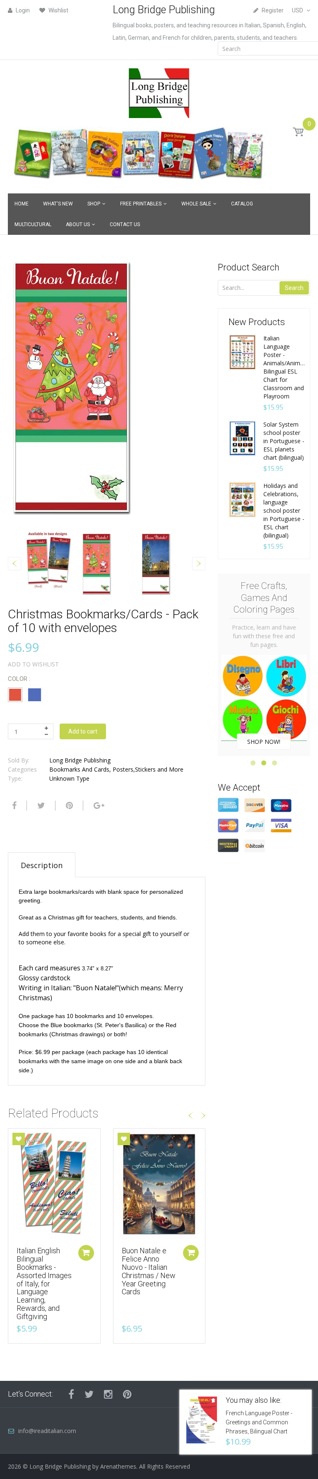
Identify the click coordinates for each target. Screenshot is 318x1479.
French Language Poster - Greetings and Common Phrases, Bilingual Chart (259, 1422)
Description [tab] (42, 865)
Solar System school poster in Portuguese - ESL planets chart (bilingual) (283, 440)
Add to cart (82, 731)
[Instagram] (108, 1394)
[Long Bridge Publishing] (159, 90)
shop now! (263, 742)
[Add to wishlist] (18, 1139)
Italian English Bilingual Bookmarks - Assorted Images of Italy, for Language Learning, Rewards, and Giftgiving (44, 1283)
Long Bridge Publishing (80, 760)
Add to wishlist (33, 664)
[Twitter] (40, 806)
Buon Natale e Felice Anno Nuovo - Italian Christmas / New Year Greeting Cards (149, 1271)
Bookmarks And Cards (79, 769)
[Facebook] (13, 806)
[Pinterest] (127, 1394)
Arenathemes (118, 1466)
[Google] (97, 806)
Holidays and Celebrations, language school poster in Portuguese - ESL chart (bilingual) (283, 510)
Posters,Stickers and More (148, 769)
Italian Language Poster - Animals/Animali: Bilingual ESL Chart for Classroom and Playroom (284, 367)
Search (294, 288)
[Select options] (86, 1253)
